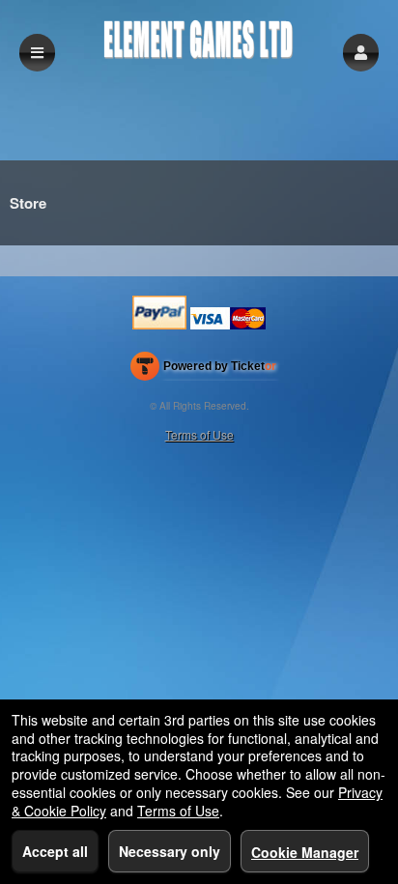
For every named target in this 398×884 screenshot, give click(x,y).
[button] (361, 52)
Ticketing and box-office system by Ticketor (203, 370)
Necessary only (169, 851)
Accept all (55, 851)
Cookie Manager (304, 852)
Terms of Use (199, 434)
